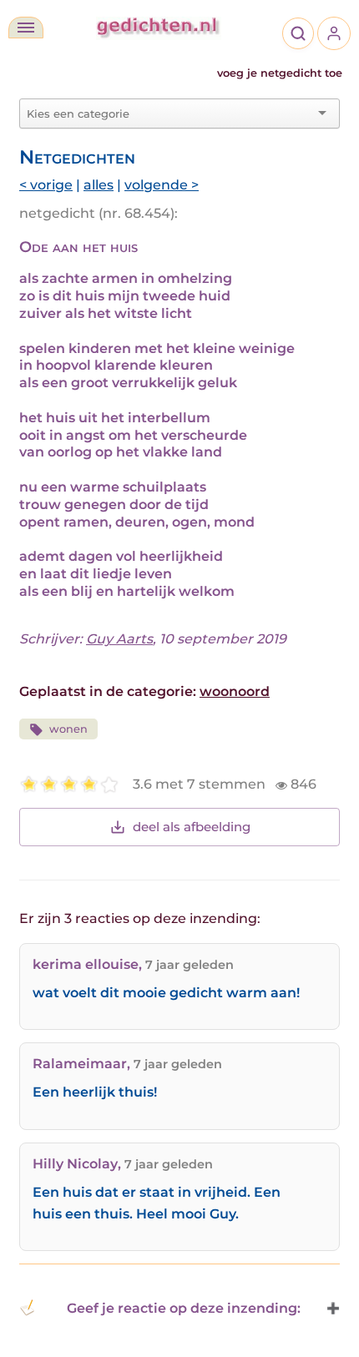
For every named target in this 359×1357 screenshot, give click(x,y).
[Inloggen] (334, 33)
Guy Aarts (119, 639)
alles (98, 185)
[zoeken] (298, 33)
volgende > (161, 185)
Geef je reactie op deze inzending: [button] (184, 1308)
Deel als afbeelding (191, 827)
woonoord (235, 691)
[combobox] (169, 113)
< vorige (46, 185)
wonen (68, 729)
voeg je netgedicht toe (279, 73)
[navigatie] (25, 27)
